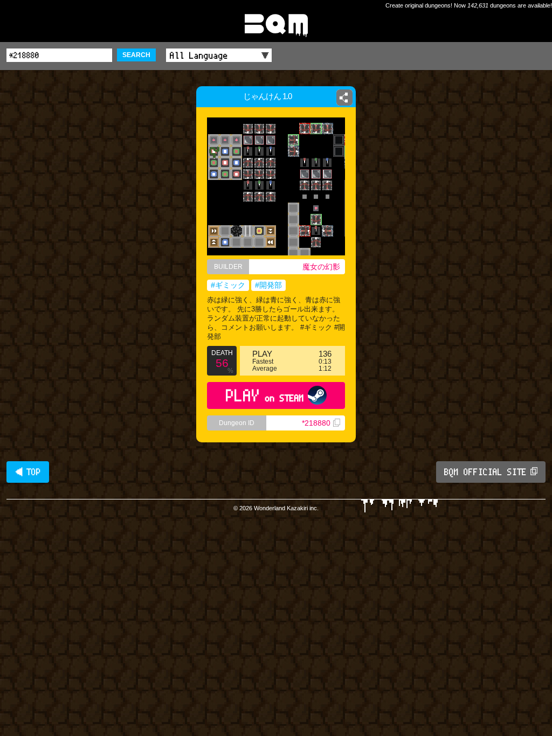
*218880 (316, 423)
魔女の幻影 (321, 266)
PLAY (265, 395)
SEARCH (136, 55)
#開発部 (268, 285)
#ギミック (228, 285)
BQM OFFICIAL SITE (485, 472)
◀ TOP (28, 472)
